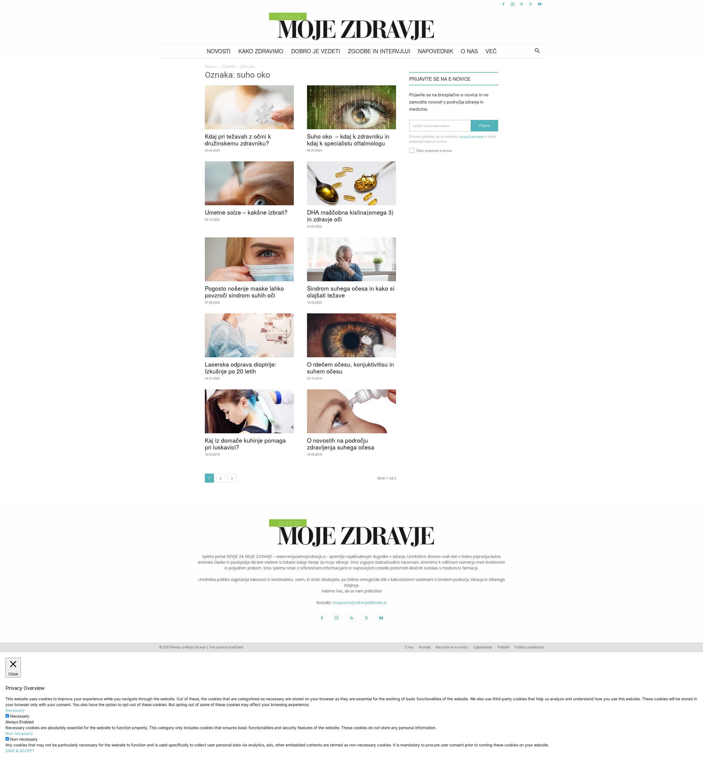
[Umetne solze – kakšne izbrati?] (249, 183)
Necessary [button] (15, 710)
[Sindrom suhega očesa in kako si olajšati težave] (351, 259)
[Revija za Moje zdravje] (351, 26)
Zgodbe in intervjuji (379, 51)
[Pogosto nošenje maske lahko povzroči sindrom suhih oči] (249, 259)
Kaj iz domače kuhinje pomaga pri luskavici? (245, 443)
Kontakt (425, 647)
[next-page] (232, 478)
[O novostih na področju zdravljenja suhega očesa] (351, 411)
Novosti (219, 51)
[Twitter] (530, 4)
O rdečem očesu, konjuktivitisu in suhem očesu (350, 367)
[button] (537, 51)
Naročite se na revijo (452, 647)
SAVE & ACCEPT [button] (20, 750)
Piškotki (503, 647)
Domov (210, 66)
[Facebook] (503, 4)
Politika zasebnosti (529, 647)
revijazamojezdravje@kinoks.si (359, 602)
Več (491, 51)
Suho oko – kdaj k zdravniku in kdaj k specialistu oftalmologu (348, 139)
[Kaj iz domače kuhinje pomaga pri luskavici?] (249, 411)
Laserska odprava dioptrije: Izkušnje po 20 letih (240, 367)
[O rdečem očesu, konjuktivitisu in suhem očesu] (351, 335)
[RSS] (521, 4)
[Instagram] (512, 4)
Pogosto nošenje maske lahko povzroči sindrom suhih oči (244, 291)
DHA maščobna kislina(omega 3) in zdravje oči (350, 215)
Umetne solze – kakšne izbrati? (246, 212)
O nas (469, 51)
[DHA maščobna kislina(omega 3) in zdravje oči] (351, 183)
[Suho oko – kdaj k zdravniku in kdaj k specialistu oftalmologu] (351, 107)
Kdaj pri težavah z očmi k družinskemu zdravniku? (238, 139)
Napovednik (435, 51)
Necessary (19, 716)
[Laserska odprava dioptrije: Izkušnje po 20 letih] (249, 335)
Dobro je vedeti (315, 51)
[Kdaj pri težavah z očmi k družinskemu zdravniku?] (249, 107)
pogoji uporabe (472, 136)
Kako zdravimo (260, 51)
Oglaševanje (482, 647)
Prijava (484, 125)
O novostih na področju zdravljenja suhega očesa (340, 443)
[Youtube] (539, 4)
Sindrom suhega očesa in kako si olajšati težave (350, 291)
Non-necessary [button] (19, 733)
